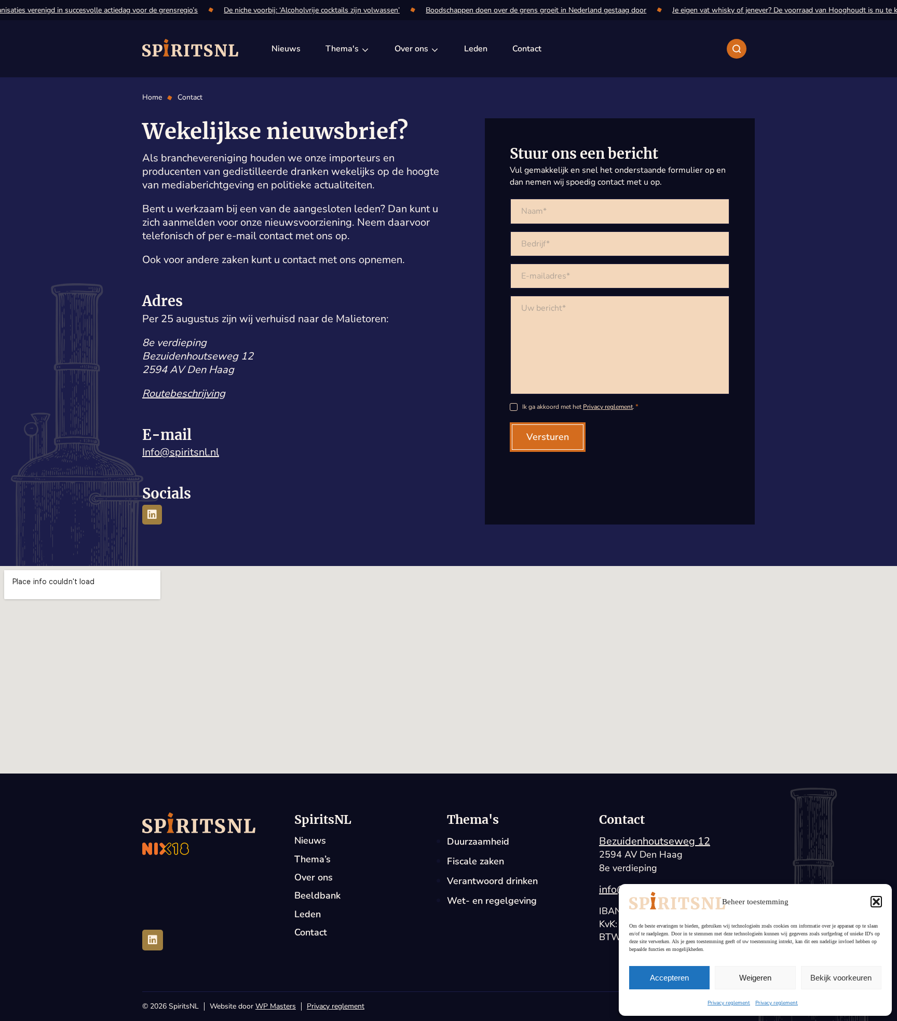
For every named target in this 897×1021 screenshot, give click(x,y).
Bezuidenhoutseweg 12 (654, 841)
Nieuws (310, 841)
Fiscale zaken (475, 861)
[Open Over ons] (435, 49)
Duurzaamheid (478, 841)
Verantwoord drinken (492, 881)
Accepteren (669, 977)
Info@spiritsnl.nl (180, 452)
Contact (310, 933)
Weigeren (755, 977)
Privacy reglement (729, 1002)
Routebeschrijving (183, 394)
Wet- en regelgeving (492, 900)
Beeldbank (317, 896)
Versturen (547, 437)
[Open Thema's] (365, 49)
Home (152, 97)
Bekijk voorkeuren (841, 977)
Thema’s (312, 859)
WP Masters (275, 1006)
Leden (307, 914)
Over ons (313, 878)
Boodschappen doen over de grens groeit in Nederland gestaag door (533, 10)
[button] (876, 901)
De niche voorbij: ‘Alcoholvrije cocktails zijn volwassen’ (309, 10)
